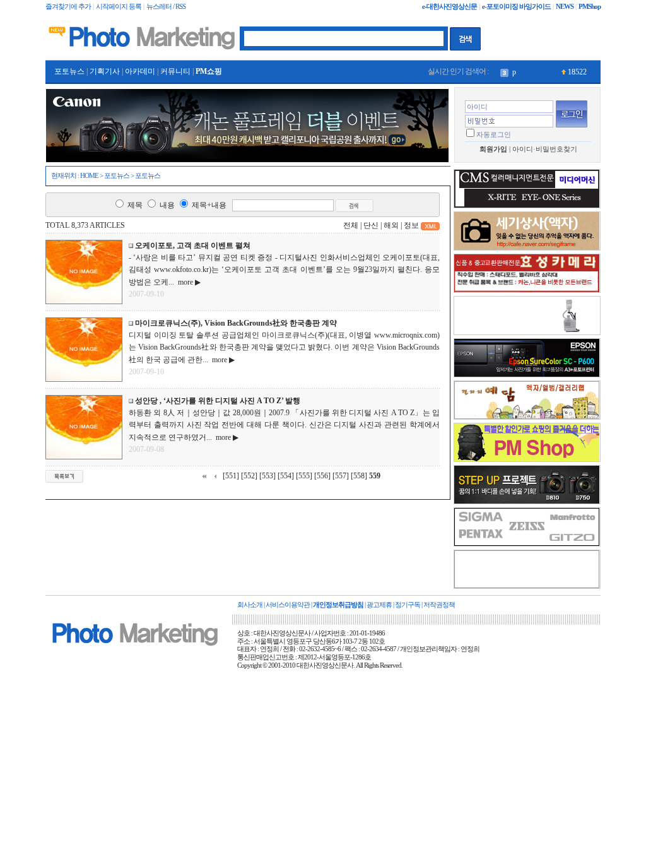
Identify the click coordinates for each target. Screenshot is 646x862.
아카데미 (140, 71)
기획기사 (105, 71)
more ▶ (187, 282)
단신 (371, 225)
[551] (231, 475)
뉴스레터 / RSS (165, 6)
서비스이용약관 (288, 604)
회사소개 (249, 604)
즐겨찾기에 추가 (68, 6)
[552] (249, 475)
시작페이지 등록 (118, 6)
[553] (267, 475)
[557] (340, 475)
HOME (89, 175)
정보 (411, 225)
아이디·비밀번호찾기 (544, 149)
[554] (286, 475)
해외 (391, 225)
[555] (304, 475)
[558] (359, 475)
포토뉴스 (69, 71)
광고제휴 (379, 604)
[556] (322, 475)
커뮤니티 (175, 71)
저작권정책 (439, 604)
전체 (350, 225)
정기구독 (407, 604)
